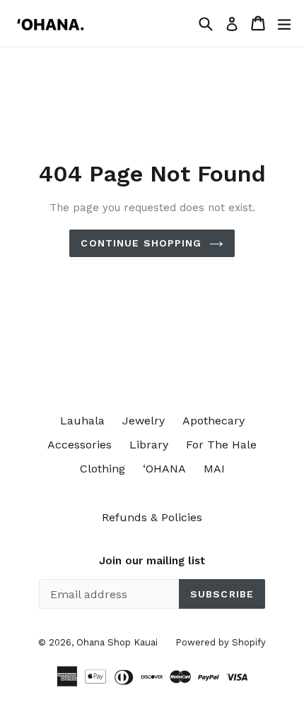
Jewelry (143, 420)
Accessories (79, 444)
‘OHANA (164, 468)
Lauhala (82, 420)
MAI (214, 468)
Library (148, 444)
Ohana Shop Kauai (117, 642)
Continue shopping (141, 243)
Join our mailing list (152, 560)
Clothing (102, 468)
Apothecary (213, 420)
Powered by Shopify (220, 642)
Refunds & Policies (152, 517)
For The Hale (221, 444)
